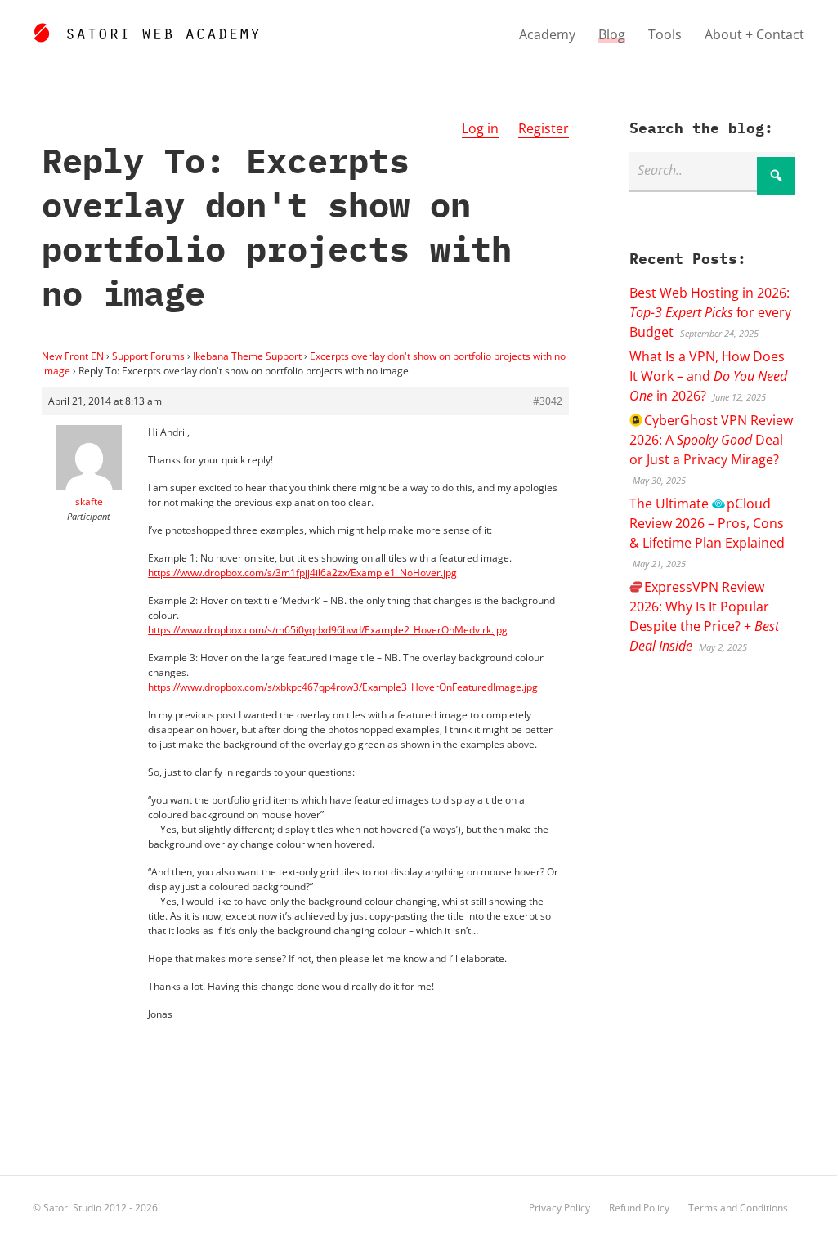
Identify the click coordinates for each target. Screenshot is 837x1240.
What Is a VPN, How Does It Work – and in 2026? (708, 376)
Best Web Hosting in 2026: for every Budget (710, 312)
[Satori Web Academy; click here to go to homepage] (146, 30)
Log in (480, 128)
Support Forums (148, 356)
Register (543, 128)
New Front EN (73, 356)
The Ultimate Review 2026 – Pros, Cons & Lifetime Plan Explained (707, 523)
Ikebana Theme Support (247, 356)
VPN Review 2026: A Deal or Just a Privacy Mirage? (711, 439)
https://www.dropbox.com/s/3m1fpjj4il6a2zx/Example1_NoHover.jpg (302, 573)
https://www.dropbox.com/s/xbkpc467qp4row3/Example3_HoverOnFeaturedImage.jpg (343, 687)
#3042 (547, 401)
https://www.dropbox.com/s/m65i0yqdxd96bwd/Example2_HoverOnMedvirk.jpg (328, 630)
